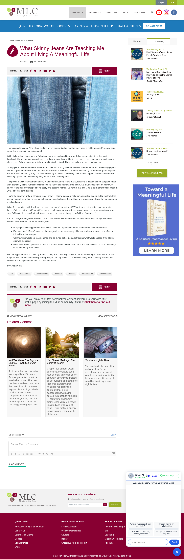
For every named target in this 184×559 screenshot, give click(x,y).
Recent (137, 41)
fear (11, 273)
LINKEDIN (39, 70)
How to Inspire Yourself (156, 151)
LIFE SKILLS (77, 12)
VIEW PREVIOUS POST (20, 316)
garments (58, 273)
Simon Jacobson (114, 521)
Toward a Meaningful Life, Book (120, 526)
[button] (177, 552)
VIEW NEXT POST (106, 316)
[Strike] (23, 453)
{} (47, 453)
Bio (106, 530)
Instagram (166, 12)
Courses (65, 534)
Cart (172, 2)
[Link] (44, 453)
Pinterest (49, 70)
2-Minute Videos (153, 133)
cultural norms (105, 273)
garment (72, 273)
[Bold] (11, 453)
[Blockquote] (35, 453)
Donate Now (154, 26)
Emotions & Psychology (21, 40)
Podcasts (109, 542)
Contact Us (20, 530)
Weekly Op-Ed (152, 95)
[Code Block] (40, 453)
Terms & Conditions (122, 556)
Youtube (159, 12)
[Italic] (15, 453)
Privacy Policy (105, 556)
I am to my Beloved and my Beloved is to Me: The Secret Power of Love (159, 75)
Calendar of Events (24, 534)
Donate (18, 538)
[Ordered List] (27, 453)
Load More (152, 162)
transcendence (42, 273)
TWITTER (35, 70)
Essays (23, 62)
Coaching (109, 534)
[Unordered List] (31, 453)
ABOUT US (111, 12)
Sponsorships (21, 542)
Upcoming (158, 41)
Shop (17, 546)
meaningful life (87, 273)
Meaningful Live (153, 114)
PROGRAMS (95, 12)
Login (161, 2)
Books (64, 538)
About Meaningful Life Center (29, 526)
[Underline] (19, 453)
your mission (25, 273)
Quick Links (21, 521)
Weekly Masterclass (71, 530)
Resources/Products (72, 521)
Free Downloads (69, 526)
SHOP (126, 12)
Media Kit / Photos (114, 538)
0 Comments (40, 62)
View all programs (152, 173)
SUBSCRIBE (139, 12)
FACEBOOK (31, 70)
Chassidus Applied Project (74, 542)
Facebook (174, 12)
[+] (51, 453)
